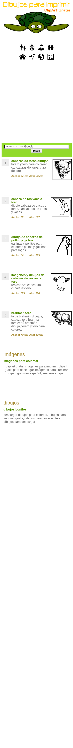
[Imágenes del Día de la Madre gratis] (32, 50)
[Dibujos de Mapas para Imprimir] (41, 60)
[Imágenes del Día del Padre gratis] (22, 50)
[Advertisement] (36, 102)
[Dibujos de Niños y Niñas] (50, 50)
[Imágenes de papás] (41, 50)
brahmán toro (21, 313)
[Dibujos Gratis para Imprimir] (22, 60)
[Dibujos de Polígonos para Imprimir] (50, 60)
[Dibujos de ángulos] (32, 60)
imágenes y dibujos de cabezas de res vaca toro (28, 278)
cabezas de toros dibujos (29, 161)
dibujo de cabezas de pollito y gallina (27, 238)
